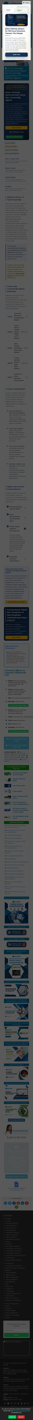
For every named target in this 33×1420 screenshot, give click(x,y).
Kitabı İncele (16, 54)
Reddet (21, 1417)
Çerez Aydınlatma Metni (20, 1411)
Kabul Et (12, 1417)
